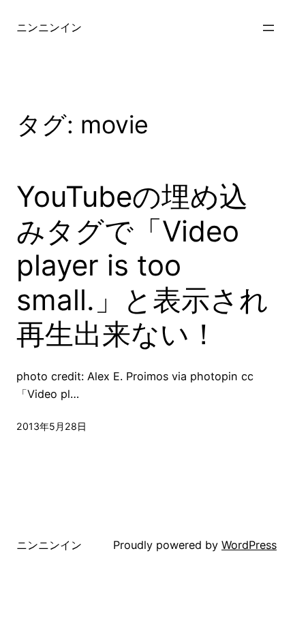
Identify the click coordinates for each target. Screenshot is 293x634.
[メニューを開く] (268, 28)
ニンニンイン (49, 27)
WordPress (249, 545)
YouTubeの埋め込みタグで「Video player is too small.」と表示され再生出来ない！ (142, 265)
